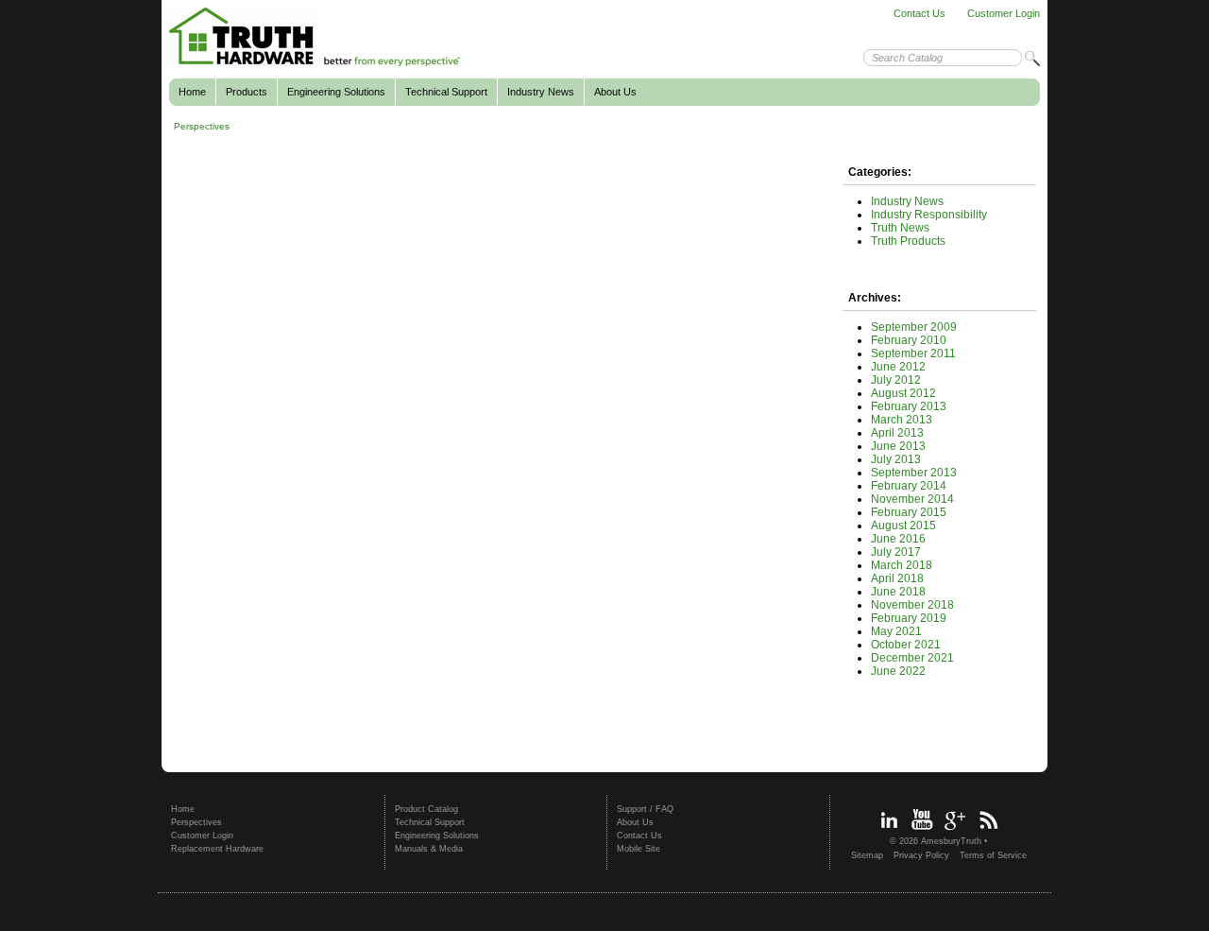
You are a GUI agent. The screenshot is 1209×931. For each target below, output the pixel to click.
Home (192, 91)
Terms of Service (993, 855)
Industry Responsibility (929, 214)
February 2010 (908, 340)
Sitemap (867, 855)
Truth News (900, 227)
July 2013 (896, 459)
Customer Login (1003, 13)
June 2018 (898, 591)
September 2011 (913, 353)
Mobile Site (638, 848)
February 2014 (908, 485)
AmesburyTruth (951, 841)
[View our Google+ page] (955, 831)
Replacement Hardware (217, 848)
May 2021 (896, 631)
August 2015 (903, 525)
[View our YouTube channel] (922, 831)
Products (246, 91)
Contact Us (919, 13)
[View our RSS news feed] (988, 831)
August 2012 (903, 393)
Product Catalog (426, 809)
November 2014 (912, 499)
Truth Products (908, 241)
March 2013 (901, 419)
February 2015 (908, 512)
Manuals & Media (429, 848)
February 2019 (908, 618)
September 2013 (914, 472)
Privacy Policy (921, 855)
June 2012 (898, 366)
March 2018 (901, 565)
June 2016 (898, 538)
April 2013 (897, 433)
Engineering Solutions (336, 91)
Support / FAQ (645, 809)
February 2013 (908, 406)
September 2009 (914, 327)
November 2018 (912, 605)
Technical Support (446, 91)
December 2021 (912, 657)
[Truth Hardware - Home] (314, 63)
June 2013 (898, 446)
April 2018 (897, 578)
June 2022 (898, 671)
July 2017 (896, 552)
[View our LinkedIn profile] (889, 831)
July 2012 (896, 380)
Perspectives (202, 126)
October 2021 (906, 644)
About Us (615, 91)
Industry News (540, 91)
